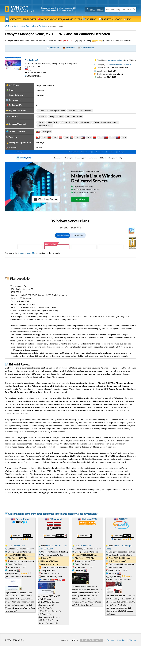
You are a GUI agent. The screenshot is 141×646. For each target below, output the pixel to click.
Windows (127, 65)
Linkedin (97, 640)
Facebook (82, 640)
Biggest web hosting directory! (22, 11)
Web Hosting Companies (25, 26)
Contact (110, 640)
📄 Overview (53, 47)
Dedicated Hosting (114, 65)
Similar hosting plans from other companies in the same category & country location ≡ (53, 513)
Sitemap (132, 640)
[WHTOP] (7, 19)
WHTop (8, 26)
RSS (100, 640)
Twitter (86, 640)
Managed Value (25, 253)
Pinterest (93, 640)
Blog (90, 640)
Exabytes (43, 26)
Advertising (121, 640)
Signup (100, 9)
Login (92, 9)
